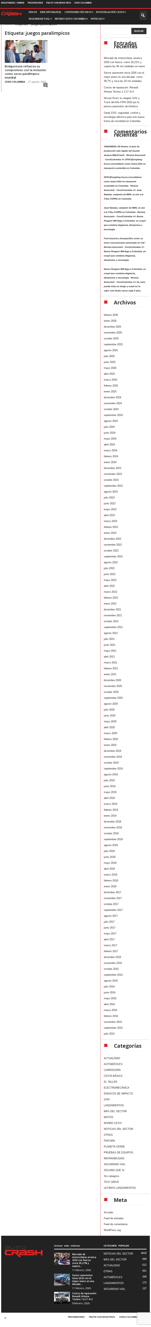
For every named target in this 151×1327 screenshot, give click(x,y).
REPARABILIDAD (114, 1158)
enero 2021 (110, 674)
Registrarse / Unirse (12, 2)
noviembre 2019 (113, 756)
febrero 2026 (111, 314)
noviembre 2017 (113, 898)
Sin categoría (111, 1176)
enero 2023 (110, 532)
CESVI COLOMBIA (83, 2)
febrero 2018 (111, 880)
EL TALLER (110, 1081)
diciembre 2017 (112, 892)
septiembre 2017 (113, 909)
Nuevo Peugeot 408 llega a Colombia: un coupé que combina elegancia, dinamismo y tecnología (125, 255)
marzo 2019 (110, 803)
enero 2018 (110, 886)
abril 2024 (109, 444)
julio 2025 (109, 356)
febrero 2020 (111, 739)
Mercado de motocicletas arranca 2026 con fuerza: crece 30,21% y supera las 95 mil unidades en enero (124, 62)
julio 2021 (109, 638)
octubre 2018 (111, 833)
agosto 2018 (111, 845)
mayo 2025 (110, 367)
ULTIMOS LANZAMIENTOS (120, 1187)
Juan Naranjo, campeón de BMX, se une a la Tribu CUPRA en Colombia (123, 194)
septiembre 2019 (113, 768)
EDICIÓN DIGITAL (51, 12)
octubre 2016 (111, 968)
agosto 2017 (111, 915)
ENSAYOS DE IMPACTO (118, 1093)
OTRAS (108, 1134)
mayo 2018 (110, 862)
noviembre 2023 (113, 474)
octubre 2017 (111, 904)
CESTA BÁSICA (113, 1075)
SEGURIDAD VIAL (114, 1164)
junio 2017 (109, 927)
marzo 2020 (110, 733)
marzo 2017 (110, 945)
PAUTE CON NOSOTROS (58, 2)
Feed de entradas (114, 1218)
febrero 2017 (111, 951)
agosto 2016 (111, 980)
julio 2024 (109, 426)
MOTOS (108, 1117)
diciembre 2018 (112, 821)
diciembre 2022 (112, 538)
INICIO (33, 12)
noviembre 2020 (113, 686)
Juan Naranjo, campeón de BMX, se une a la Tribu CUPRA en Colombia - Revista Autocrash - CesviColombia (124, 212)
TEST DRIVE (111, 1181)
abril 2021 (109, 656)
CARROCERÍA (112, 1070)
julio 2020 (109, 709)
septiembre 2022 (113, 556)
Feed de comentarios (116, 1224)
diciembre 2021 (112, 609)
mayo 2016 (110, 998)
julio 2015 (109, 1033)
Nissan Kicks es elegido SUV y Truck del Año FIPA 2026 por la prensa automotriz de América (122, 102)
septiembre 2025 (113, 344)
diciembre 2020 (112, 680)
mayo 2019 (110, 792)
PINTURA (109, 1140)
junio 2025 (109, 362)
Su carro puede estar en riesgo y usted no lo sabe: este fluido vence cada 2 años (124, 286)
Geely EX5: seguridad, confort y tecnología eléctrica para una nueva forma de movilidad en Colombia (124, 117)
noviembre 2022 (113, 544)
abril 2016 (109, 1004)
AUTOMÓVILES (113, 1064)
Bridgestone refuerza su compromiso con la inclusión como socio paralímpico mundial (25, 71)
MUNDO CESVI (113, 1123)
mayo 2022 (110, 580)
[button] (143, 15)
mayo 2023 (110, 509)
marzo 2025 (110, 379)
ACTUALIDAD (112, 1058)
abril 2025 (109, 373)
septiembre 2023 (113, 485)
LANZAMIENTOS (114, 1105)
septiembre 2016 (113, 974)
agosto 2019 (111, 774)
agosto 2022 (111, 562)
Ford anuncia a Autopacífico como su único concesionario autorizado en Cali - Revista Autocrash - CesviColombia (125, 242)
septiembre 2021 (113, 627)
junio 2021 (109, 644)
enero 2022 (110, 603)
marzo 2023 (110, 521)
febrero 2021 (111, 668)
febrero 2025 (111, 385)
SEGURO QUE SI (114, 1170)
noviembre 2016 (113, 963)
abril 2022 (109, 585)
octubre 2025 (111, 338)
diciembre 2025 (112, 326)
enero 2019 (110, 815)
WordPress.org (112, 1230)
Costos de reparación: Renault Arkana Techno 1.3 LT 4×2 (121, 89)
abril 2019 (109, 798)
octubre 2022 (111, 550)
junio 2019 (109, 786)
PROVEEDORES (35, 2)
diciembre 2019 (112, 750)
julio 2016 (109, 986)
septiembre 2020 (113, 697)
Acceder (108, 1212)
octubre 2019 (111, 762)
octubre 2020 (111, 692)
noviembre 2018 (113, 827)
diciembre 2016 (112, 957)
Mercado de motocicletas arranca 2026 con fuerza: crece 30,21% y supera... (84, 1260)
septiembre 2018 (113, 839)
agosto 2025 (111, 350)
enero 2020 (110, 745)
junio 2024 (109, 432)
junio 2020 (109, 715)
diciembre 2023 (112, 468)
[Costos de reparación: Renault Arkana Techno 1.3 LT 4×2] (62, 1298)
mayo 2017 (110, 933)
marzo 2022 (110, 591)
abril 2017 (109, 939)
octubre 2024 (111, 409)
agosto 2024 (111, 420)
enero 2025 (110, 391)
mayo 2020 (110, 721)
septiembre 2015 (113, 1027)
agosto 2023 (111, 491)
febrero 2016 (111, 1016)
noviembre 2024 (113, 403)
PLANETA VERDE (114, 1146)
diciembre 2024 (112, 397)
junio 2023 (109, 503)
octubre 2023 (111, 479)
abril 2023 (109, 515)
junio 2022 (109, 574)
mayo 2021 (110, 650)
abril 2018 (109, 868)
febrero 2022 (111, 597)
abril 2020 (109, 727)
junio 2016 (109, 992)
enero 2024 (110, 462)
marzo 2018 (110, 874)
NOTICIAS (97, 18)
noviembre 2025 (113, 332)
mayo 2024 (110, 438)
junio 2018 (109, 856)
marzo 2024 (110, 450)
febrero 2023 (111, 527)
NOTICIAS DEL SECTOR (118, 1128)
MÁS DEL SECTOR (115, 1111)
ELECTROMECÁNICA (116, 1087)
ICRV (107, 1099)
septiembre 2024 (113, 415)
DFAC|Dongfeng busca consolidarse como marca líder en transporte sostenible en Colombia (125, 163)
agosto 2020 (111, 703)
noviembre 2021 (113, 615)
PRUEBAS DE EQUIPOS (118, 1152)
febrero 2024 (111, 456)
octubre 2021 (111, 621)
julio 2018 (109, 851)
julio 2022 (109, 568)
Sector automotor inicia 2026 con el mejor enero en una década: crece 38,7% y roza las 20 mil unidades (124, 76)
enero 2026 (110, 320)
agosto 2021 (111, 633)
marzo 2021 (110, 662)
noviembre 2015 (113, 1021)
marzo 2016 (110, 1010)
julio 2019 (109, 780)
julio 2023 (109, 497)
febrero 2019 (111, 809)
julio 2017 (109, 921)
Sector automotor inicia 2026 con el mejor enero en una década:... (83, 1280)
